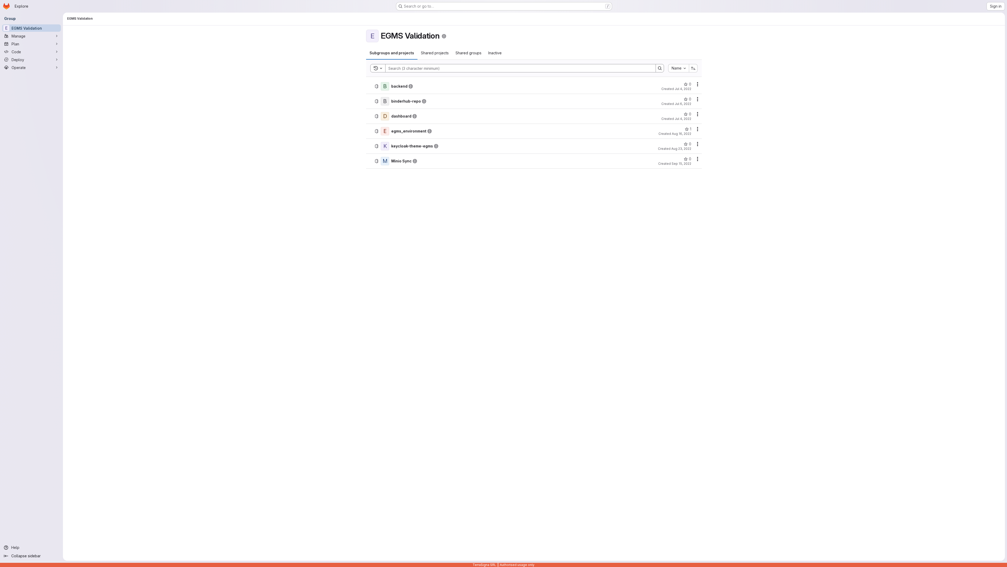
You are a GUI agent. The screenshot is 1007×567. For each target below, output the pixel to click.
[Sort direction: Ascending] (693, 68)
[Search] (660, 68)
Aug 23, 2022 (681, 149)
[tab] (391, 53)
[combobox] (678, 68)
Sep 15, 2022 (681, 164)
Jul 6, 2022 (683, 104)
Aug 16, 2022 (681, 134)
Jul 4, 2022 (683, 89)
